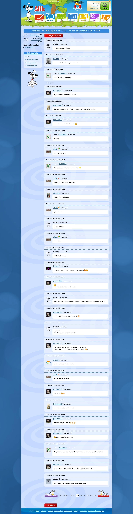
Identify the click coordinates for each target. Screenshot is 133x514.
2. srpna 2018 (33, 34)
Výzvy (28, 56)
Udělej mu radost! (29, 47)
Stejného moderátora (32, 59)
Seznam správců (58, 511)
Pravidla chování (68, 511)
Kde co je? (43, 511)
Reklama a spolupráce (96, 511)
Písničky (76, 511)
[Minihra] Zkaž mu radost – (73, 31)
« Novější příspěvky (54, 36)
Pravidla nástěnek (31, 65)
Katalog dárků (83, 511)
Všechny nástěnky (31, 62)
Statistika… (51, 505)
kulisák (39, 41)
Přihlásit (105, 8)
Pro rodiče (50, 511)
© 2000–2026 (34, 511)
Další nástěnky (32, 53)
